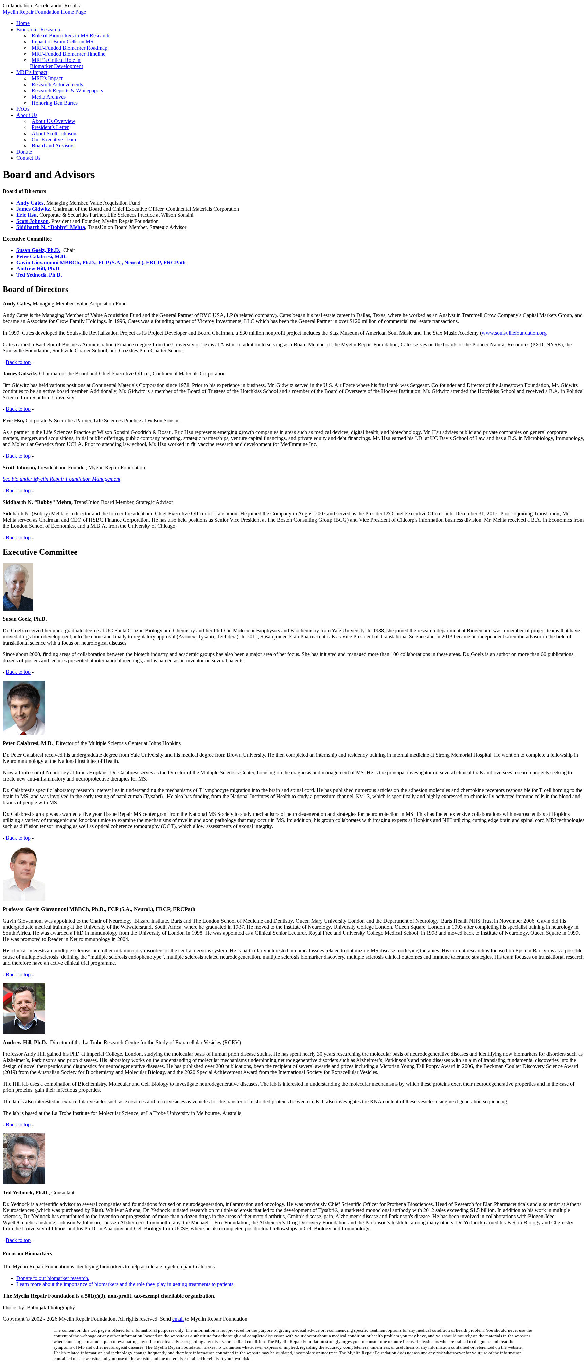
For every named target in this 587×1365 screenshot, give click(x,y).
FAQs (22, 109)
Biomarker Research (38, 29)
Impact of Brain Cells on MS (62, 42)
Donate (24, 152)
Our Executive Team (54, 139)
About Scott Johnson (54, 133)
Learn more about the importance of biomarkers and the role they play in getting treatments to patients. (125, 1284)
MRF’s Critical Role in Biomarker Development (56, 63)
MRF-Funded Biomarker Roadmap (69, 48)
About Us (26, 115)
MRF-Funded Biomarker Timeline (68, 54)
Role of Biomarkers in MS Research (70, 35)
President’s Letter (50, 127)
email (178, 1319)
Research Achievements (57, 84)
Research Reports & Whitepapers (67, 90)
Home (23, 23)
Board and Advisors (53, 145)
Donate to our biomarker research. (52, 1278)
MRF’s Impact (31, 72)
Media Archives (49, 97)
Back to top (18, 362)
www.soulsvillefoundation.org (514, 333)
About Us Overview (53, 121)
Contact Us (28, 158)
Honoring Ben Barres (55, 103)
